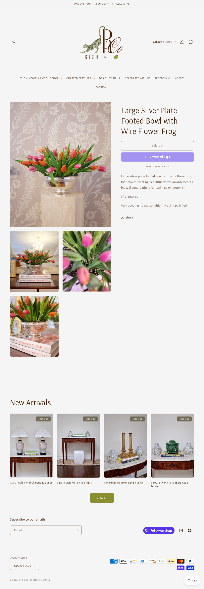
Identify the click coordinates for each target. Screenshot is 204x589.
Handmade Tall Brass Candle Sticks (123, 482)
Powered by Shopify (40, 579)
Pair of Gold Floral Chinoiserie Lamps (31, 482)
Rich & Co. (24, 579)
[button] (14, 41)
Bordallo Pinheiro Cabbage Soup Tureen (169, 484)
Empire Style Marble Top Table (74, 482)
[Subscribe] (77, 530)
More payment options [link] (157, 166)
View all (102, 498)
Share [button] (129, 217)
